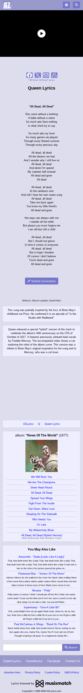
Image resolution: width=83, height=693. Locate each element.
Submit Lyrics (12, 661)
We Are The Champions (41, 482)
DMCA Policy (72, 672)
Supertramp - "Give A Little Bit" (42, 607)
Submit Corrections (43, 281)
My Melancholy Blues (41, 530)
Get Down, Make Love (42, 508)
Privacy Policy (32, 672)
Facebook (53, 661)
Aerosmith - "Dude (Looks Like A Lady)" (42, 556)
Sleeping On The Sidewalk (41, 514)
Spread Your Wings (41, 498)
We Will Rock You (41, 476)
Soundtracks (34, 661)
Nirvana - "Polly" (41, 590)
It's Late (41, 524)
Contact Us (72, 661)
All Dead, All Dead (41, 492)
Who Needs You (41, 519)
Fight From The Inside (41, 503)
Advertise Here (12, 672)
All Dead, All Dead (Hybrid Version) (41, 535)
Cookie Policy (52, 672)
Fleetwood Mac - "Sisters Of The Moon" (41, 573)
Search (72, 647)
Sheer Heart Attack (41, 487)
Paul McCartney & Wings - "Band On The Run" (41, 624)
